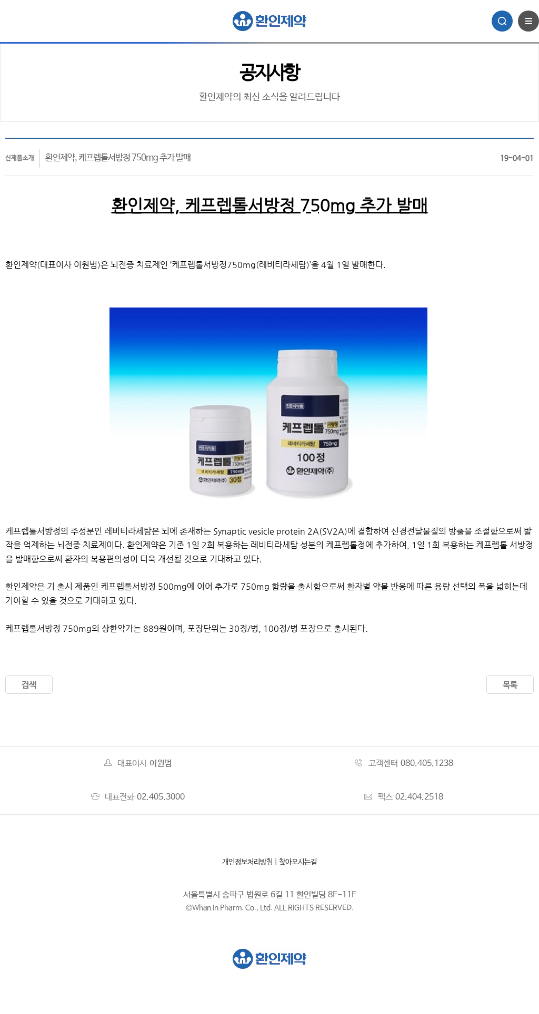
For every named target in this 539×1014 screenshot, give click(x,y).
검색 (29, 685)
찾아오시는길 (298, 862)
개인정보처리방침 (247, 862)
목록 (510, 685)
